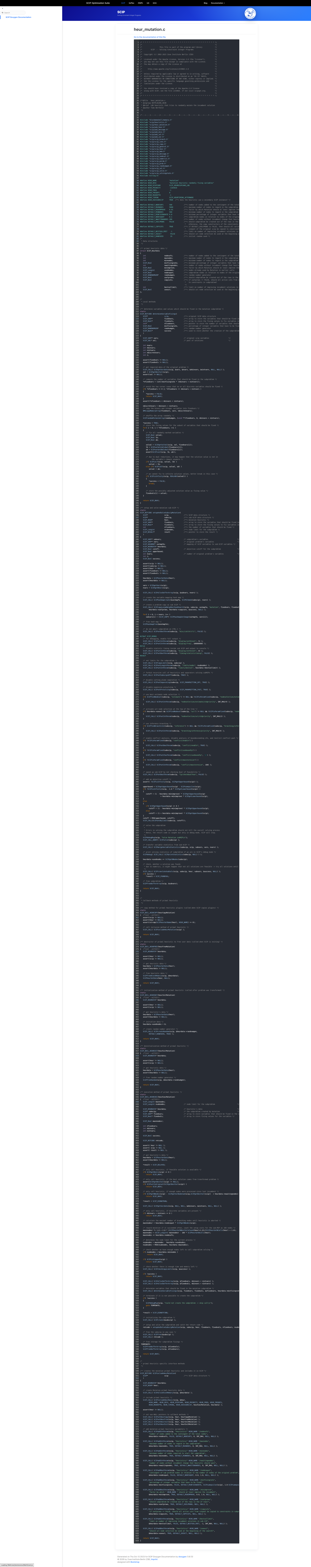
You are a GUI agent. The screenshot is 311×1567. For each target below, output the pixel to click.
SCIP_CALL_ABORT (150, 840)
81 (136, 236)
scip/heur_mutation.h (159, 125)
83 (136, 241)
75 (136, 222)
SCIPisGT (158, 467)
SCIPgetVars (155, 585)
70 (136, 210)
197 (136, 517)
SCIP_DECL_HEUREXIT (149, 1051)
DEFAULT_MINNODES (183, 1456)
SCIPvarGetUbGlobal (159, 450)
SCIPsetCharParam (164, 755)
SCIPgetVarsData (161, 370)
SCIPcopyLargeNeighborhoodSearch (169, 607)
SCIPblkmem (187, 600)
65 (136, 197)
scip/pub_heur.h (157, 127)
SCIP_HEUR (147, 520)
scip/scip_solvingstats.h (161, 173)
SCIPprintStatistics (173, 854)
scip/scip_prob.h (157, 163)
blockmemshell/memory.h (160, 120)
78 (136, 229)
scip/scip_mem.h (157, 151)
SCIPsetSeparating (162, 682)
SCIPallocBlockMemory (163, 1393)
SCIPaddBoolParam (161, 1499)
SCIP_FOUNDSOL (162, 876)
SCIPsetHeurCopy (161, 1417)
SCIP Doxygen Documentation (18, 17)
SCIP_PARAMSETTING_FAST (190, 690)
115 (136, 319)
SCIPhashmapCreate (162, 600)
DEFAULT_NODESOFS (184, 1436)
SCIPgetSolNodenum (176, 1194)
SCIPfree (157, 1334)
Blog (205, 3)
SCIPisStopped (153, 1259)
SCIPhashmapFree (150, 624)
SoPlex (131, 3)
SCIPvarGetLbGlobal (159, 447)
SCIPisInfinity (156, 476)
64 (136, 195)
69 (136, 207)
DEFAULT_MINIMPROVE (185, 1494)
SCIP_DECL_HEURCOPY (149, 913)
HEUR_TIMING (168, 1405)
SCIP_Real (147, 263)
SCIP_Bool (147, 277)
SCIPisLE (156, 452)
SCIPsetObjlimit (160, 821)
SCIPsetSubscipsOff (162, 675)
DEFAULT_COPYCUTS (183, 1514)
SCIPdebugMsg (149, 837)
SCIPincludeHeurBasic (163, 1400)
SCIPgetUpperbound (180, 782)
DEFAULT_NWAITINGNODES (190, 1465)
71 (136, 212)
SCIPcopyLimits (160, 663)
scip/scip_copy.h (157, 144)
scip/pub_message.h (158, 130)
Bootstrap (135, 1562)
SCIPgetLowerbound (183, 789)
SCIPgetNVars (156, 588)
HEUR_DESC (164, 1402)
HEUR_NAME (183, 922)
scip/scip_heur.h (157, 149)
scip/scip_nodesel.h (159, 156)
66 (136, 200)
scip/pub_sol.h (156, 134)
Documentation (217, 3)
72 (136, 214)
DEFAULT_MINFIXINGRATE (191, 1485)
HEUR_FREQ (203, 1402)
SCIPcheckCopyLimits (163, 1269)
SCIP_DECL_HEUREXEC (149, 1097)
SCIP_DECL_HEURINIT (149, 995)
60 (136, 185)
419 (136, 1056)
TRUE (156, 423)
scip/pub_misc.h (157, 132)
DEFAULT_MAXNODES (183, 1446)
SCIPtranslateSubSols (163, 871)
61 (136, 188)
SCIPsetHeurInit (161, 1422)
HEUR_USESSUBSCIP (184, 1405)
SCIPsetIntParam (161, 641)
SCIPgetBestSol (155, 372)
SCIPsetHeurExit (161, 1424)
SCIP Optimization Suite (98, 3)
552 (136, 1378)
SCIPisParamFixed (202, 697)
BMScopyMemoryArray (151, 411)
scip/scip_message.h (159, 154)
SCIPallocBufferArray (163, 593)
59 (136, 183)
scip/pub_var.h (156, 137)
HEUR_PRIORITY (191, 1402)
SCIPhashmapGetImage (179, 617)
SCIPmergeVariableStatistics (167, 847)
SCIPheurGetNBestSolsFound (181, 1230)
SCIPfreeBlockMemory (152, 976)
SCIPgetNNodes (171, 859)
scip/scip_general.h (159, 147)
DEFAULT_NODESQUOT (185, 1475)
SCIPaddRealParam (161, 1470)
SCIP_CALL (147, 370)
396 (136, 1000)
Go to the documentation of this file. (150, 37)
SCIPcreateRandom (161, 1031)
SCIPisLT (154, 462)
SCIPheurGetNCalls (214, 1230)
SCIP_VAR (147, 319)
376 (136, 951)
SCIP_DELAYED (158, 1165)
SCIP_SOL (147, 340)
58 (136, 180)
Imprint (154, 1559)
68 (136, 205)
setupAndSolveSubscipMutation (166, 513)
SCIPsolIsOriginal (155, 1184)
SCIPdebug (147, 854)
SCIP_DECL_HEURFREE (149, 947)
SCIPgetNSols (153, 1172)
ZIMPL (140, 3)
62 (136, 190)
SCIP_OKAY (157, 396)
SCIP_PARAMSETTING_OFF (190, 682)
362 (136, 917)
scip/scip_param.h (158, 161)
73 (136, 217)
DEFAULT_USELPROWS (184, 1504)
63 (136, 193)
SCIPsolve (164, 840)
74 (136, 219)
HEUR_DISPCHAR (176, 1402)
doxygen (182, 1556)
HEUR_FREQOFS (216, 1402)
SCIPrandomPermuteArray (153, 418)
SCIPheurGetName (164, 922)
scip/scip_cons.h (157, 142)
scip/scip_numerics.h (159, 159)
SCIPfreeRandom (150, 1080)
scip (166, 316)
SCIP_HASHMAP (149, 544)
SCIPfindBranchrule (155, 726)
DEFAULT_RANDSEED (156, 1034)
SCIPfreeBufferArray (152, 884)
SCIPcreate (158, 1320)
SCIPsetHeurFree (161, 1419)
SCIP (123, 3)
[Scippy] (250, 13)
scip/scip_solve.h (158, 171)
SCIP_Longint (149, 270)
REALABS (173, 476)
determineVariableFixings (164, 314)
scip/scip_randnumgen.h (160, 166)
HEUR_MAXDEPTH (155, 1405)
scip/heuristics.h (158, 122)
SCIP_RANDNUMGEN (150, 275)
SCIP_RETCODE (146, 314)
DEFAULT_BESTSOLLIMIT (189, 1524)
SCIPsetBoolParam (161, 631)
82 (136, 239)
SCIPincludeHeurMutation (165, 930)
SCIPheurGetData (161, 578)
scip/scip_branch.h (158, 139)
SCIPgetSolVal (161, 445)
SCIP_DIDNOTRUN (159, 1201)
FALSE (159, 394)
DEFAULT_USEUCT (180, 1533)
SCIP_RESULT (148, 532)
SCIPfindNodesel (154, 697)
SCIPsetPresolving (162, 690)
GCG (154, 3)
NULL (164, 360)
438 (136, 1102)
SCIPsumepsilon (187, 787)
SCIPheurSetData (150, 978)
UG (148, 3)
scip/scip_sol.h (157, 168)
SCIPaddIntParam (161, 1431)
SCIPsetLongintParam (163, 665)
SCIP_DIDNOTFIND (160, 1313)
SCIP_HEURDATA (149, 547)
